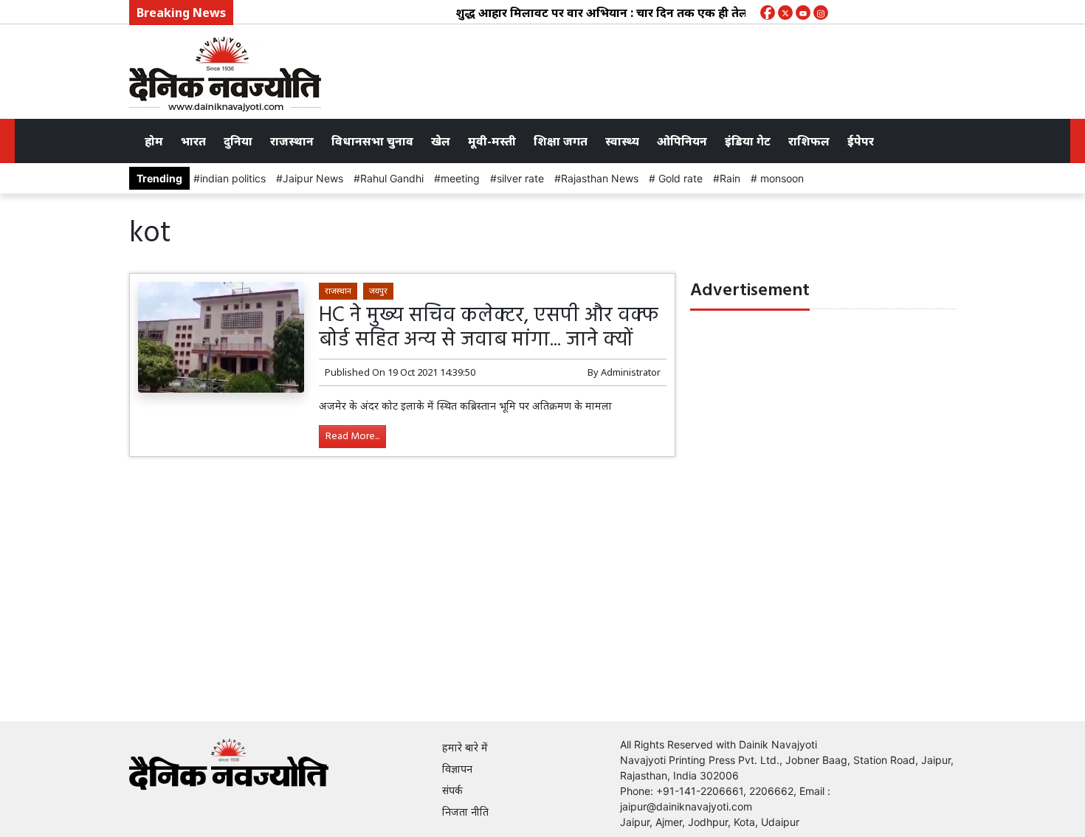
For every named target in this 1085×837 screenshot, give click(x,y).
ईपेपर (860, 141)
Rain (730, 178)
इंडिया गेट (748, 141)
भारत (193, 141)
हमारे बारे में (465, 747)
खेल (440, 141)
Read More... (352, 436)
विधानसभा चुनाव (372, 141)
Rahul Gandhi (392, 178)
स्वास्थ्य (622, 141)
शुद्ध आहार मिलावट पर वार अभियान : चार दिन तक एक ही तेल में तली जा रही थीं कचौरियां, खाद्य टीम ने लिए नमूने (709, 12)
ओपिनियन (682, 141)
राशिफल (809, 141)
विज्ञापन (457, 768)
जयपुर (378, 290)
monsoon (780, 178)
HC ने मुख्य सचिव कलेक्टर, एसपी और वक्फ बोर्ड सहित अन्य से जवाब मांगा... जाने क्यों (488, 328)
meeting (460, 178)
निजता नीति (465, 811)
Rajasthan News (599, 178)
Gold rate (679, 178)
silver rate (520, 178)
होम (154, 141)
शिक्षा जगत (561, 141)
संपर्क (452, 790)
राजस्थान (292, 141)
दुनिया (238, 141)
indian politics (233, 178)
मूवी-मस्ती (492, 141)
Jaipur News (313, 178)
